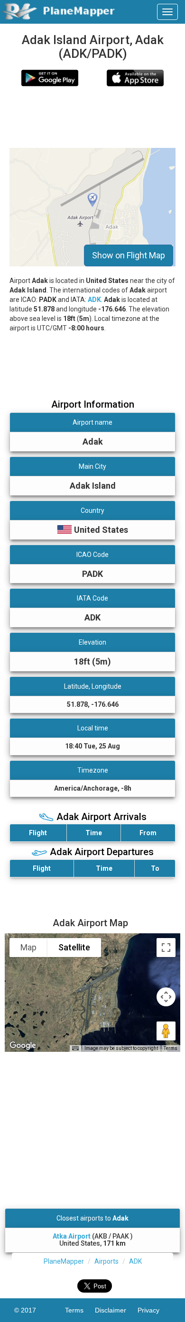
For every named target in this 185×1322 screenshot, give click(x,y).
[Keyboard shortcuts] (75, 1048)
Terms (170, 1048)
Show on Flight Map (128, 255)
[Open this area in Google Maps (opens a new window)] (22, 1045)
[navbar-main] (167, 12)
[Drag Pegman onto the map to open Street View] (166, 1030)
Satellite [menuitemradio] (74, 947)
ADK (94, 299)
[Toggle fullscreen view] (166, 947)
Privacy (154, 1310)
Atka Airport (72, 1236)
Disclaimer (116, 1310)
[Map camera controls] (166, 996)
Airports (106, 1261)
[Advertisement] (92, 117)
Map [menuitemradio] (28, 947)
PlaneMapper (64, 1261)
